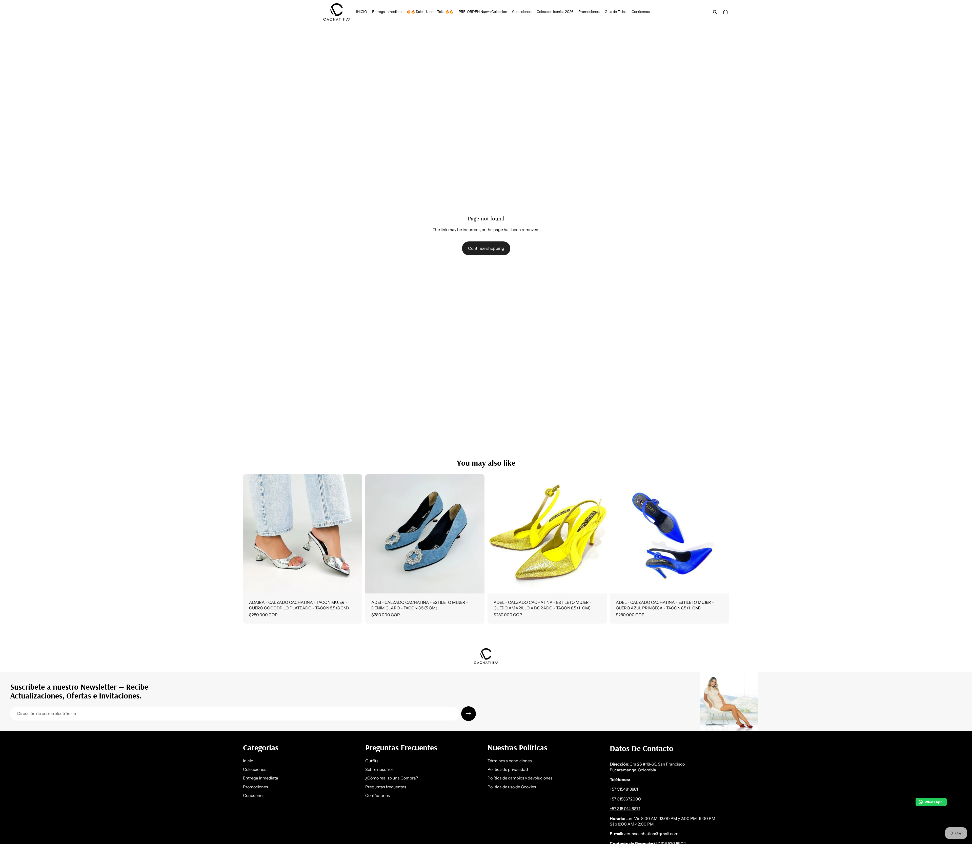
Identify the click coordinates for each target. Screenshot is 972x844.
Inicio (248, 760)
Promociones (255, 786)
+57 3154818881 (624, 789)
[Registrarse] (468, 713)
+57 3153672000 (625, 798)
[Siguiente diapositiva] (354, 534)
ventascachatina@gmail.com (650, 833)
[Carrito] (725, 11)
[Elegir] (354, 585)
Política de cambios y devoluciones (520, 777)
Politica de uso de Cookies (512, 786)
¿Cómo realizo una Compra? (391, 777)
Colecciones (254, 769)
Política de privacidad (508, 769)
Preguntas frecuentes (385, 786)
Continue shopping (486, 248)
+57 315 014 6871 (625, 808)
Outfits (371, 760)
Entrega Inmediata (260, 777)
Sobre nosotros (379, 769)
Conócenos (254, 795)
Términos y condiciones (510, 760)
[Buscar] (714, 11)
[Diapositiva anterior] (250, 534)
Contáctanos (377, 795)
